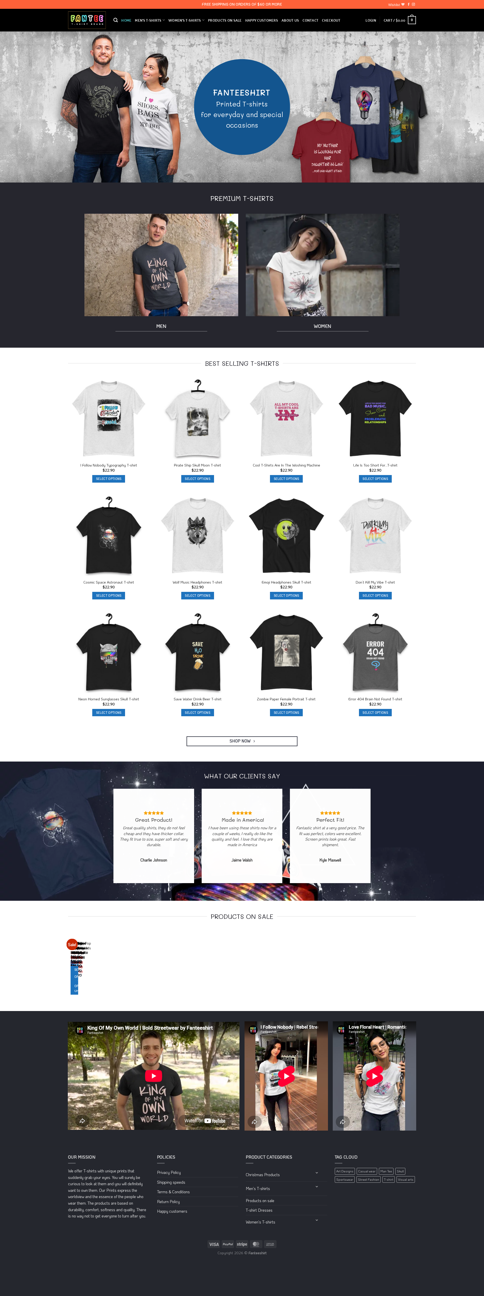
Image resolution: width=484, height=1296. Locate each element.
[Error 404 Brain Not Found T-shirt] (375, 652)
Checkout (331, 20)
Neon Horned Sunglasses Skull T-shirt (108, 699)
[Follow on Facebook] (408, 4)
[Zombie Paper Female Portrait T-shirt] (286, 652)
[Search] (115, 20)
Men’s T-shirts (148, 20)
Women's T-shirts (260, 1222)
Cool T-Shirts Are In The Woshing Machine (286, 465)
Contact (310, 20)
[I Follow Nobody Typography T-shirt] (108, 418)
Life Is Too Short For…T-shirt (375, 465)
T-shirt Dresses (259, 1210)
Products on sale (225, 20)
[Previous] (69, 967)
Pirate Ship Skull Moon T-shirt (197, 465)
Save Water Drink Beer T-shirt (198, 699)
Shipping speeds (171, 1182)
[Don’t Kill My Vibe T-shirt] (375, 536)
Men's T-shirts (258, 1188)
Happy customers (261, 20)
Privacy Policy (169, 1172)
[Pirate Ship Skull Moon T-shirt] (197, 418)
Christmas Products (263, 1174)
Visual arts (405, 1179)
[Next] (83, 967)
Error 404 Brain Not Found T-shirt (375, 699)
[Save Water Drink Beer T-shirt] (197, 652)
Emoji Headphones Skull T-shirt (286, 582)
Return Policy (168, 1201)
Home (126, 20)
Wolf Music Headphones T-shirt (197, 582)
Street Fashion (368, 1179)
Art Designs (344, 1171)
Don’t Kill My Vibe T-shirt (375, 582)
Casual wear (367, 1171)
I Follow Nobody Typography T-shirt (108, 465)
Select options (109, 479)
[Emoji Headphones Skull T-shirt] (286, 536)
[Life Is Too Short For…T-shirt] (375, 418)
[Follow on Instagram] (413, 4)
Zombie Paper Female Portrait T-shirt (286, 699)
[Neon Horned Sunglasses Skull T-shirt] (108, 652)
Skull (400, 1171)
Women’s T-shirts (184, 20)
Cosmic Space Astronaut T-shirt (108, 582)
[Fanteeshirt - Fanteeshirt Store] (87, 20)
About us (290, 20)
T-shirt (388, 1179)
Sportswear (344, 1179)
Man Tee (386, 1171)
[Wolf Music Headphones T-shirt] (197, 536)
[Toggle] (317, 1172)
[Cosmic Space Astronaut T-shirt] (108, 536)
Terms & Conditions (173, 1191)
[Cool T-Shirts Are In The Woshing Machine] (286, 418)
